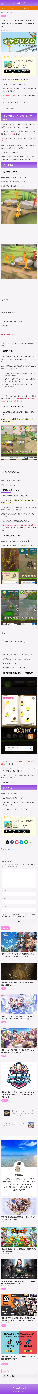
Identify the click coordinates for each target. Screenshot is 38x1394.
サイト (4, 906)
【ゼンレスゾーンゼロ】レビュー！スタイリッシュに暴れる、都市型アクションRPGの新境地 (18, 1319)
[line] (26, 842)
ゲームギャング (19, 3)
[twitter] (7, 842)
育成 (13, 849)
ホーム (3, 8)
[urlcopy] (30, 842)
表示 (12, 108)
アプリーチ (22, 67)
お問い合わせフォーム (26, 8)
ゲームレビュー (13, 8)
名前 (4, 890)
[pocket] (17, 842)
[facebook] (12, 842)
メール (4, 898)
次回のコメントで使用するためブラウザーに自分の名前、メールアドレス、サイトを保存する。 (18, 915)
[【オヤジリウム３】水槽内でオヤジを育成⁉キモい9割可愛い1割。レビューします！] (21, 842)
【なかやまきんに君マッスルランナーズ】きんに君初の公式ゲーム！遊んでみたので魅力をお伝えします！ (17, 1094)
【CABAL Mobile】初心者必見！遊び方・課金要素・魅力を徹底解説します (18, 1282)
